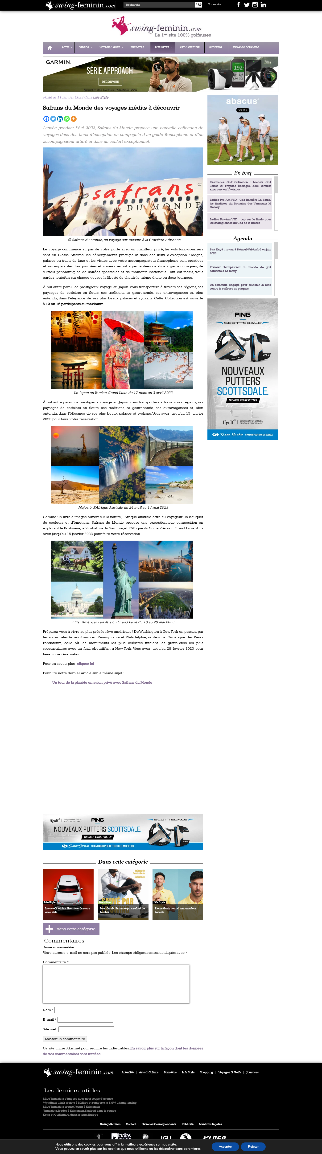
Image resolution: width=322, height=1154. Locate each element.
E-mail (49, 1019)
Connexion (215, 4)
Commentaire (56, 962)
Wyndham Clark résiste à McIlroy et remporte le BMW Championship (90, 1103)
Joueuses (252, 1072)
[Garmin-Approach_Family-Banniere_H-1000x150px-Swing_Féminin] (159, 88)
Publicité (188, 1124)
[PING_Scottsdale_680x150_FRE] (123, 832)
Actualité (128, 1072)
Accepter (225, 1146)
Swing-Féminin (110, 1124)
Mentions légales (210, 1124)
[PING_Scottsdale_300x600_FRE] (242, 369)
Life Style (100, 97)
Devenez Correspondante (159, 1124)
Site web (50, 1029)
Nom (48, 1010)
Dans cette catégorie (123, 861)
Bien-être (170, 1072)
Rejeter (253, 1146)
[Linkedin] (60, 119)
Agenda (242, 238)
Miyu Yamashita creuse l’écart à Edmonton (71, 1107)
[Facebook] (46, 119)
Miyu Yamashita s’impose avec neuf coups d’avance (78, 1099)
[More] (74, 119)
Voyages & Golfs (230, 1072)
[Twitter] (53, 119)
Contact (131, 1124)
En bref (243, 173)
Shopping (206, 1072)
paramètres (192, 1149)
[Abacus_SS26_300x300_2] (242, 130)
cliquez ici (85, 663)
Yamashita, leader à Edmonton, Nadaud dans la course (79, 1111)
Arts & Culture (148, 1072)
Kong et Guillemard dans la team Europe (70, 1115)
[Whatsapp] (67, 119)
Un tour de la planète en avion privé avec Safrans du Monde (102, 682)
